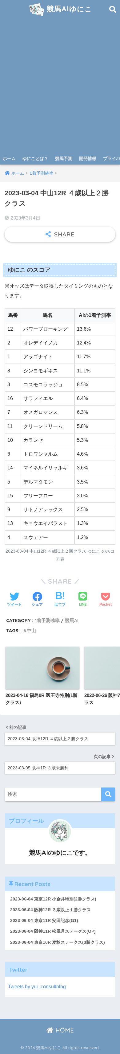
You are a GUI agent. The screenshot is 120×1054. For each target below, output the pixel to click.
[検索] (108, 794)
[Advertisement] (60, 89)
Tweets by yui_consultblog (37, 986)
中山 (31, 630)
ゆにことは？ (35, 158)
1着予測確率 (47, 620)
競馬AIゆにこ (68, 8)
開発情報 (87, 158)
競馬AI (71, 620)
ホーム (9, 158)
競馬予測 (63, 158)
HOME (64, 1030)
